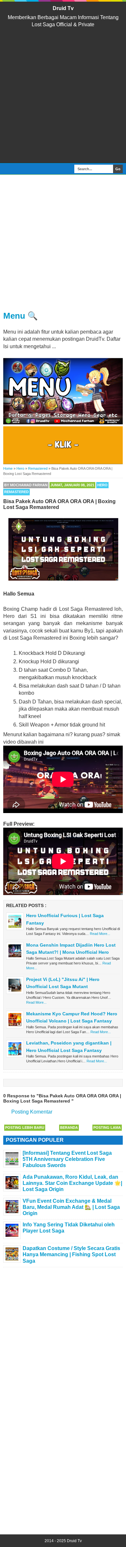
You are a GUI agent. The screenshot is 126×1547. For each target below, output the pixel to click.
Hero (102, 485)
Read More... (100, 934)
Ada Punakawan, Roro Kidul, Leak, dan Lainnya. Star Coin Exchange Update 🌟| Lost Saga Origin (72, 1183)
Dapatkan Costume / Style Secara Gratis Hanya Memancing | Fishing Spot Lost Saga (71, 1254)
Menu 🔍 (20, 315)
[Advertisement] (63, 95)
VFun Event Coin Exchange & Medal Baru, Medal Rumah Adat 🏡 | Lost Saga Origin (71, 1207)
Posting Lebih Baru (24, 1127)
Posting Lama (107, 1127)
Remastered (16, 492)
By (25, 485)
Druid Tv (63, 8)
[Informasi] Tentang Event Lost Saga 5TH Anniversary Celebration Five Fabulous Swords (67, 1159)
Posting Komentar (31, 1112)
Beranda (69, 1127)
